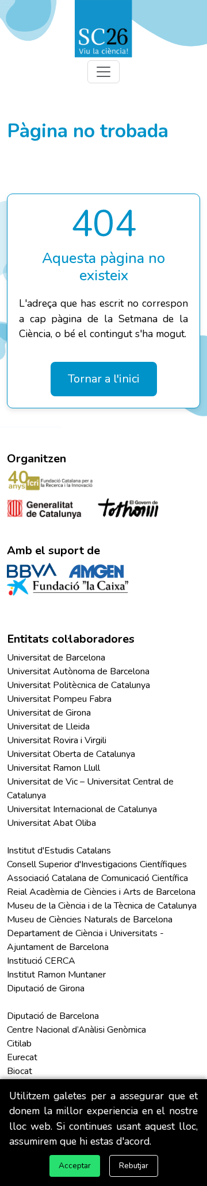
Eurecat (22, 1057)
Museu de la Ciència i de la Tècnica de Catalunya (102, 905)
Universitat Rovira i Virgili (56, 740)
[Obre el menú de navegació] (103, 71)
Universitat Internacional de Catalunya (82, 809)
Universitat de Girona (49, 712)
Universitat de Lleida (48, 726)
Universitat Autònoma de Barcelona (78, 671)
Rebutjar (133, 1165)
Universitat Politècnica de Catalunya (78, 685)
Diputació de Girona (46, 988)
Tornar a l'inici (104, 379)
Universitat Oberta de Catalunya (71, 754)
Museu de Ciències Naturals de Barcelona (89, 919)
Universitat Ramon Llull (53, 768)
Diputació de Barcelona (53, 1016)
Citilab (19, 1043)
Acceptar (75, 1165)
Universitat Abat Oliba (51, 823)
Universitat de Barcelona (56, 657)
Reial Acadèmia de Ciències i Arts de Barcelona (101, 892)
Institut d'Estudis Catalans (59, 850)
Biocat (19, 1071)
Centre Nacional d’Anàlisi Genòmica (76, 1029)
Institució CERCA (41, 961)
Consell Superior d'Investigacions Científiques (97, 864)
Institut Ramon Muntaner (56, 974)
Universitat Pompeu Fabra (59, 699)
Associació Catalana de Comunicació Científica (97, 878)
